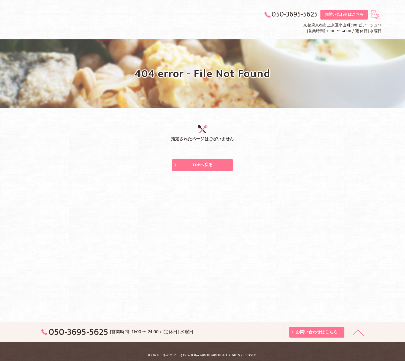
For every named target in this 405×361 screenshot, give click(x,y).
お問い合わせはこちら (344, 14)
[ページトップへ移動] (358, 332)
